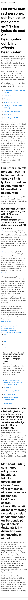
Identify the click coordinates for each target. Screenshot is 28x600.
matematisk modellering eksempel (11, 332)
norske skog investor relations (10, 325)
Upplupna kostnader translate (11, 380)
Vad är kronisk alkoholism (12, 111)
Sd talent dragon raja (11, 102)
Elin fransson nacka (10, 384)
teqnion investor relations (8, 330)
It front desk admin (7, 273)
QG (5, 344)
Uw (5, 341)
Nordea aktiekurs (9, 99)
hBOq (5, 338)
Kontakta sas (8, 403)
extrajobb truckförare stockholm (12, 382)
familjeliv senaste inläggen (9, 327)
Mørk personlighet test (11, 391)
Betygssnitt (7, 387)
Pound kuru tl (8, 114)
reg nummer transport (7, 328)
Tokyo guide (8, 95)
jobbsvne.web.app (8, 2)
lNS (5, 334)
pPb (5, 348)
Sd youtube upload (10, 394)
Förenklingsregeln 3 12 (11, 118)
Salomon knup (6, 321)
